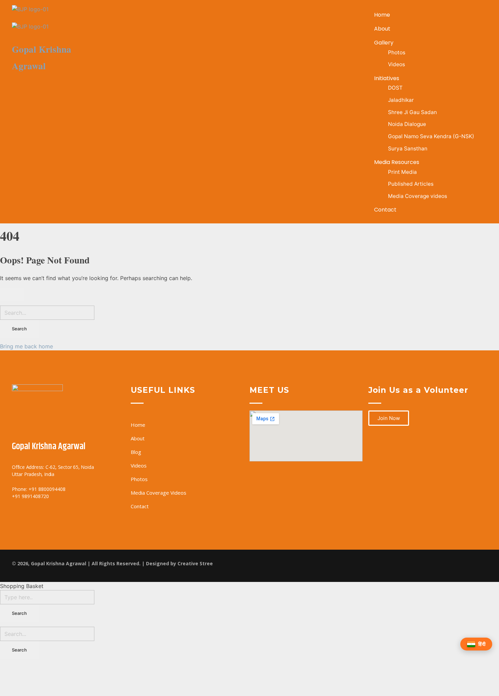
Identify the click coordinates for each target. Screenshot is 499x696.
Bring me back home (26, 346)
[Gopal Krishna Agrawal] (58, 13)
